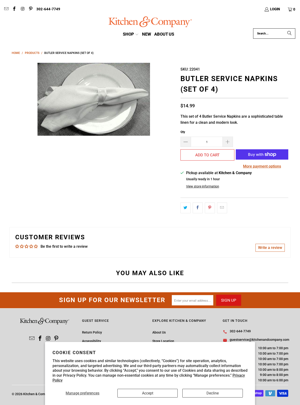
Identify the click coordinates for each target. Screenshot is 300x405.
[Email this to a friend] (222, 207)
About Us (159, 332)
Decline (212, 393)
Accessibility (91, 341)
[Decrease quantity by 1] (185, 142)
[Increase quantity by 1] (228, 142)
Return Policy (92, 332)
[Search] (289, 33)
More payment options (262, 166)
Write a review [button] (270, 247)
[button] (292, 9)
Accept (147, 393)
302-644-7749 (48, 9)
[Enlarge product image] (94, 99)
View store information (202, 186)
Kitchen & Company (37, 394)
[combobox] (274, 33)
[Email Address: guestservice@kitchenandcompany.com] (6, 9)
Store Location (163, 341)
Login (275, 9)
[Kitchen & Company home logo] (150, 22)
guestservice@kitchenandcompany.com (259, 339)
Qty (182, 132)
